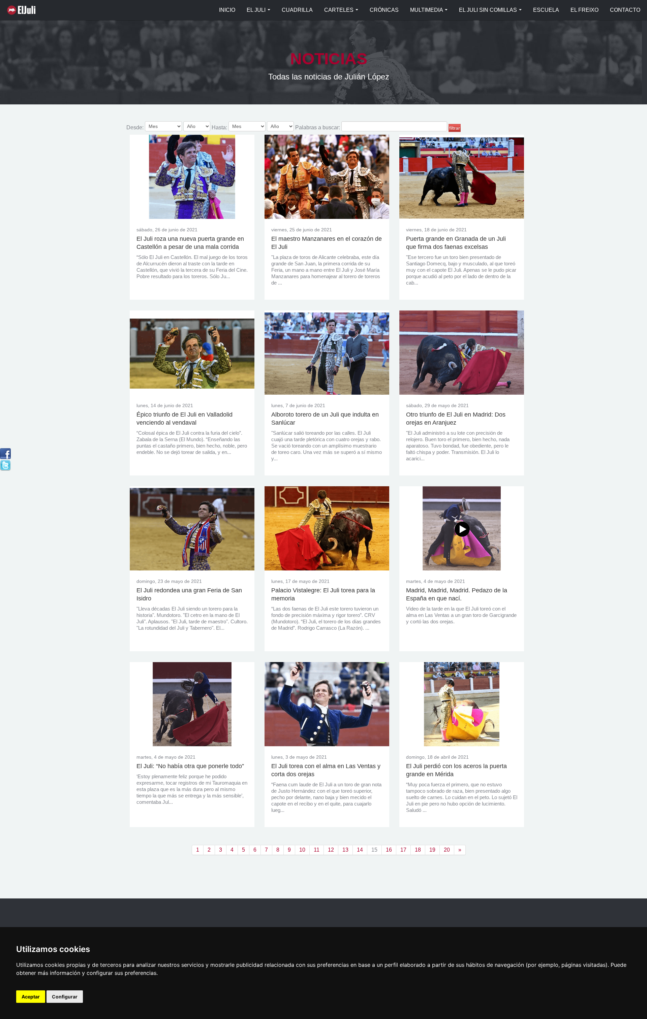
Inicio (227, 10)
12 (331, 850)
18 (418, 850)
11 (316, 850)
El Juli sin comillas (488, 10)
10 (302, 850)
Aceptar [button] (31, 996)
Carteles (339, 10)
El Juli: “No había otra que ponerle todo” (190, 766)
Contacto (625, 10)
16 (389, 850)
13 (345, 850)
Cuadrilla (297, 10)
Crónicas (384, 10)
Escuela (546, 10)
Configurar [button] (65, 996)
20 (447, 850)
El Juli (23, 10)
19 (432, 850)
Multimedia (427, 10)
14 (360, 850)
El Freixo (584, 10)
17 (403, 850)
